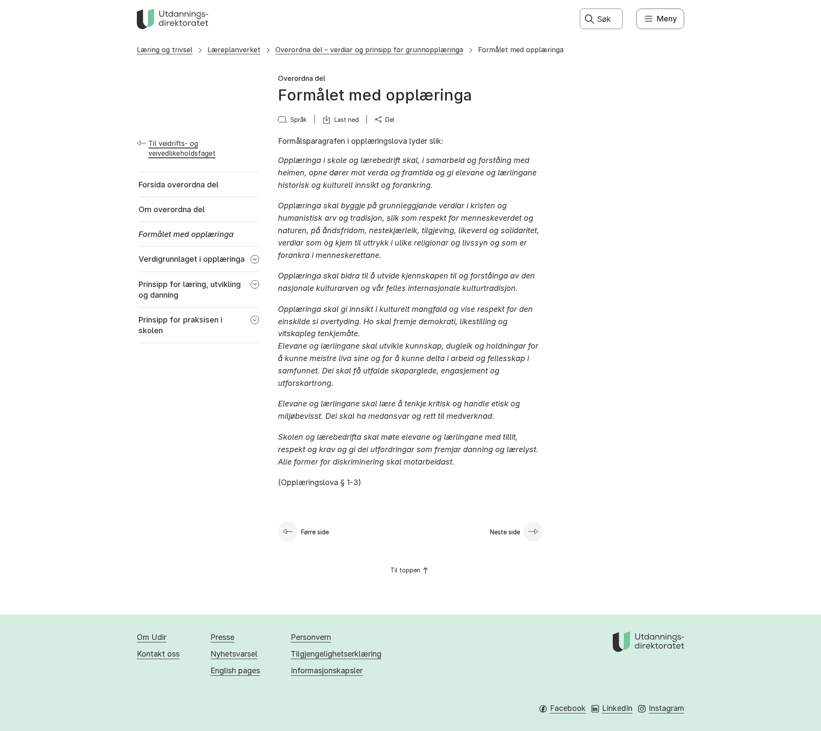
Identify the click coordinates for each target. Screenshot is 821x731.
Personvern (311, 637)
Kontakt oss (158, 653)
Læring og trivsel (164, 49)
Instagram (666, 708)
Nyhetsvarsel (233, 653)
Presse (222, 637)
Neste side (505, 532)
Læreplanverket (233, 49)
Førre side (315, 532)
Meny (667, 18)
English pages (235, 670)
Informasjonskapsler (327, 670)
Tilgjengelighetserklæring (336, 653)
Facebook (568, 708)
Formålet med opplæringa (521, 49)
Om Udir (151, 637)
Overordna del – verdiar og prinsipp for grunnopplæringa (369, 49)
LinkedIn (617, 708)
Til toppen (405, 570)
